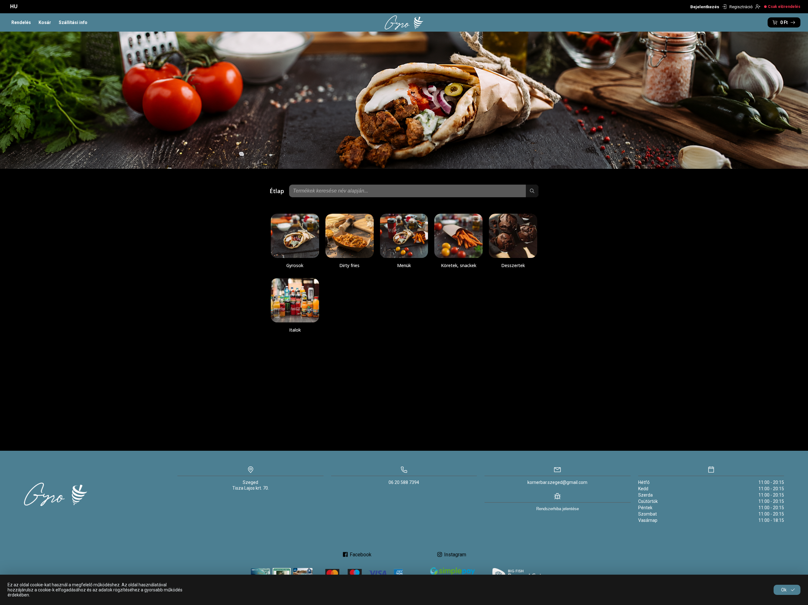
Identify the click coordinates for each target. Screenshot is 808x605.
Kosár (45, 22)
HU (14, 6)
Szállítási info (73, 22)
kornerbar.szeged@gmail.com (557, 482)
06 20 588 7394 (404, 482)
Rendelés (21, 22)
